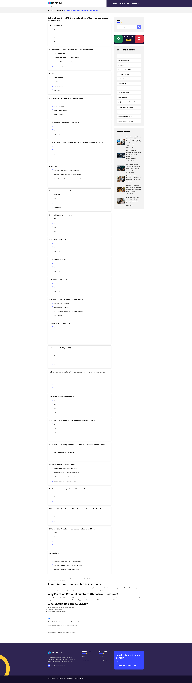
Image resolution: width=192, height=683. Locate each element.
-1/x (55, 42)
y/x (54, 159)
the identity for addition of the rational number (67, 170)
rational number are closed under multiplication (67, 477)
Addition (56, 203)
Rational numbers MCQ (124, 60)
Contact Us (135, 3)
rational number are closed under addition (65, 468)
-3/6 (55, 404)
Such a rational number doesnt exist (64, 452)
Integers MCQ (121, 65)
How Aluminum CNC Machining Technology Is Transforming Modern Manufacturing (133, 154)
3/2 (55, 424)
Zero (55, 376)
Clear (128, 39)
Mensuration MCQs (123, 112)
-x (54, 29)
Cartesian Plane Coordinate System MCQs (127, 102)
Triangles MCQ (122, 83)
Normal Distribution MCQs (125, 116)
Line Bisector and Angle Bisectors (126, 88)
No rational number (59, 106)
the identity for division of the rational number (66, 183)
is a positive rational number (61, 303)
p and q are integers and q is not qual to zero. (66, 62)
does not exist (58, 315)
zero (55, 521)
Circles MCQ (121, 79)
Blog (128, 3)
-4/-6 (55, 408)
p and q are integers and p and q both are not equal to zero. (70, 66)
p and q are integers (59, 53)
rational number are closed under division (65, 481)
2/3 (55, 400)
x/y (55, 154)
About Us (122, 3)
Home (115, 3)
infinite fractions (58, 114)
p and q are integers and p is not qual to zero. (66, 57)
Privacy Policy (103, 660)
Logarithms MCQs (122, 97)
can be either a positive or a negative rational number (68, 311)
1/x (54, 37)
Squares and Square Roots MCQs (126, 107)
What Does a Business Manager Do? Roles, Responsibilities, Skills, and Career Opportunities (133, 141)
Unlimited (56, 380)
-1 (54, 247)
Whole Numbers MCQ (123, 74)
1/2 (54, 541)
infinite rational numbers (60, 110)
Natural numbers (58, 77)
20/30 (55, 533)
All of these (57, 90)
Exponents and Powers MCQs (125, 121)
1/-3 (55, 545)
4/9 (55, 428)
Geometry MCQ (122, 56)
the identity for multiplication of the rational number (68, 179)
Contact (102, 657)
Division (56, 199)
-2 (54, 331)
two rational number (59, 102)
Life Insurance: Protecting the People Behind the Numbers (133, 178)
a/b (55, 227)
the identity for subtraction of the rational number (68, 174)
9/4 (55, 437)
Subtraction (57, 194)
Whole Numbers (58, 82)
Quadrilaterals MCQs (123, 92)
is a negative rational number (62, 307)
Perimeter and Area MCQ (124, 69)
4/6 (55, 432)
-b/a (55, 219)
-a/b (55, 231)
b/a (55, 223)
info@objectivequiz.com (58, 666)
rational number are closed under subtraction (66, 472)
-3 (54, 356)
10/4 (55, 537)
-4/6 (55, 412)
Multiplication (57, 207)
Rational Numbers (58, 86)
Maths (59, 10)
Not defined (57, 134)
